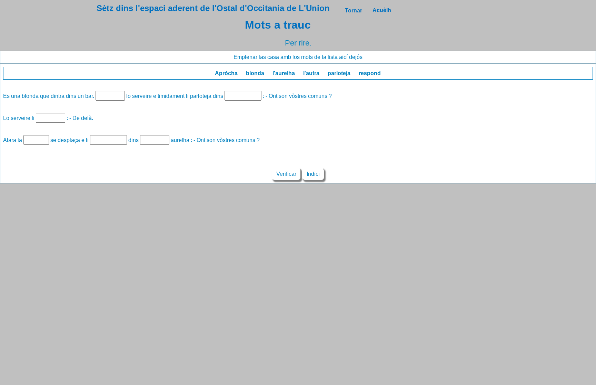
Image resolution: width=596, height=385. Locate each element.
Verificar (286, 174)
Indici (313, 174)
